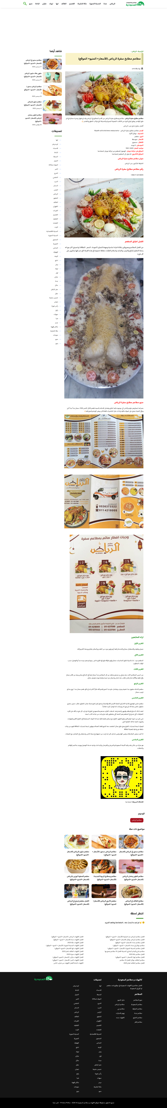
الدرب (56, 181)
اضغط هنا (100, 151)
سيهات (56, 314)
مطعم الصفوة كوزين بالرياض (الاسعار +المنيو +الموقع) (78, 878)
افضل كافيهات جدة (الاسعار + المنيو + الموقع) (68, 939)
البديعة (55, 156)
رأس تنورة (55, 306)
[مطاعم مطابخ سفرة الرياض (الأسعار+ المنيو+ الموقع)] (103, 93)
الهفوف (55, 252)
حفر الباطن (54, 289)
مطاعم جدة (138, 1013)
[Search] (24, 4)
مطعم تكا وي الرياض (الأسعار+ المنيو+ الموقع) (104, 902)
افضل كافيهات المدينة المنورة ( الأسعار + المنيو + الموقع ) (65, 945)
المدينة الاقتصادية (52, 231)
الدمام (56, 185)
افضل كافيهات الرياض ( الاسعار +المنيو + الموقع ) (67, 936)
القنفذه (55, 223)
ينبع (57, 343)
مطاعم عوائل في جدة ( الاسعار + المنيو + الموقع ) (129, 945)
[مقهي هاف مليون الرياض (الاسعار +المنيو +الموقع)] (52, 77)
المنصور (55, 239)
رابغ (57, 310)
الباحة (37, 3)
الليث (56, 227)
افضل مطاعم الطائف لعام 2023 (134, 963)
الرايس (56, 189)
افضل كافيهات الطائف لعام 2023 (73, 951)
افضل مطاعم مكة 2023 (137, 954)
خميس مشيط (53, 297)
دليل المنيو (121, 1000)
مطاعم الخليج (137, 1017)
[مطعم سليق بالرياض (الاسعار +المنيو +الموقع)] (52, 105)
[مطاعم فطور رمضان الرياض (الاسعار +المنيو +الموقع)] (52, 119)
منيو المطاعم (138, 1000)
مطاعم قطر (138, 1022)
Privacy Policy (65, 1102)
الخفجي (55, 177)
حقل (56, 293)
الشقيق (55, 198)
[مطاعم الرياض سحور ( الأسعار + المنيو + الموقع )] (52, 90)
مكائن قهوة (54, 326)
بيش (56, 264)
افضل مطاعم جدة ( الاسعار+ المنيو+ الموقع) (130, 942)
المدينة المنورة (95, 3)
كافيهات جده (120, 1017)
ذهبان (56, 302)
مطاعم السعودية (136, 1004)
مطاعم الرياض (137, 820)
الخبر (56, 169)
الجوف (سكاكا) (53, 165)
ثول (57, 273)
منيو (30, 3)
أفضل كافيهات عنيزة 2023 (75, 954)
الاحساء (55, 148)
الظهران (55, 206)
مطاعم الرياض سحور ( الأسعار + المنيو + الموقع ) (104, 853)
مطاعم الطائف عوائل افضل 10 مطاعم (132, 960)
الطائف (63, 3)
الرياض (112, 3)
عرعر (56, 322)
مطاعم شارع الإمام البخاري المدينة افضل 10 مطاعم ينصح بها (125, 951)
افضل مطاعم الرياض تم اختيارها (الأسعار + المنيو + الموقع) (125, 936)
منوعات (55, 335)
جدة (105, 3)
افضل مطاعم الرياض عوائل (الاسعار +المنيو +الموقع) (127, 939)
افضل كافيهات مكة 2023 (75, 942)
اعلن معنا (56, 1102)
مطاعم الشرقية (137, 1009)
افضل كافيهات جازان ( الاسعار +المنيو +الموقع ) (68, 957)
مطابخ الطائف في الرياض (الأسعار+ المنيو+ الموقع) (133, 902)
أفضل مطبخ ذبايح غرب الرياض (133, 126)
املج (56, 260)
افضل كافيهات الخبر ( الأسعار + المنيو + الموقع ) (68, 960)
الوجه (56, 256)
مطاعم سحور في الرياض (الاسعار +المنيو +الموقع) (131, 853)
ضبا (57, 318)
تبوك (51, 3)
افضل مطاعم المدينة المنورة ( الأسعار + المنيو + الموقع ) (126, 948)
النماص (55, 248)
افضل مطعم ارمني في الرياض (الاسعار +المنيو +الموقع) (78, 902)
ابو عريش (55, 144)
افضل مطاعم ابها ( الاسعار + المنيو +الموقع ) (130, 957)
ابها (57, 3)
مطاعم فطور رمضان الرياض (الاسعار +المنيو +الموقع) (132, 878)
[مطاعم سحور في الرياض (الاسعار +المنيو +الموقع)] (52, 64)
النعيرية (55, 243)
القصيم (72, 3)
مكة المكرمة (82, 3)
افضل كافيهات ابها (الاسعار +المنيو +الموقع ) (69, 948)
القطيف (55, 219)
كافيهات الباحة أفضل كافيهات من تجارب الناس (69, 963)
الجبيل (56, 160)
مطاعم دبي (121, 1009)
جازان (44, 3)
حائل (56, 285)
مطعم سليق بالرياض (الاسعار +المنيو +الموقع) (78, 853)
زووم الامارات (120, 1013)
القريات (55, 210)
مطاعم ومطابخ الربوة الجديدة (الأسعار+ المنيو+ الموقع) (105, 878)
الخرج (56, 173)
